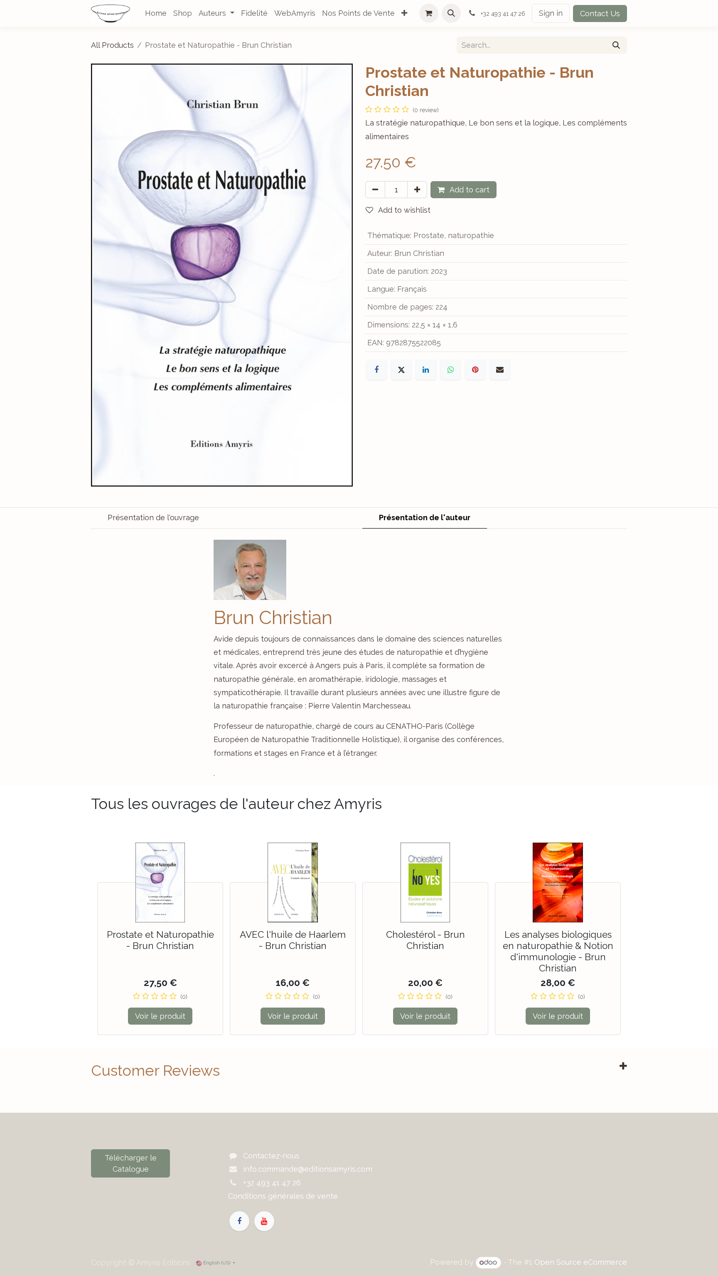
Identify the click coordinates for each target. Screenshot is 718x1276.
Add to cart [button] (468, 189)
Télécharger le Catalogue (131, 1163)
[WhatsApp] (450, 370)
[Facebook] (376, 370)
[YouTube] (264, 1221)
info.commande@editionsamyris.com (307, 1169)
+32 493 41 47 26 (272, 1182)
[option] (359, 938)
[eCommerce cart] (428, 13)
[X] (401, 370)
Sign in (551, 13)
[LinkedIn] (426, 370)
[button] (451, 13)
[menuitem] (156, 13)
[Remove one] (375, 189)
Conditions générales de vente (283, 1196)
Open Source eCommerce (580, 1262)
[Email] (500, 370)
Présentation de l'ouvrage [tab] (153, 517)
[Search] (616, 45)
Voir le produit (160, 1016)
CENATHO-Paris (414, 726)
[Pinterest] (475, 370)
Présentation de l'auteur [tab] (424, 517)
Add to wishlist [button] (403, 210)
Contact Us (600, 13)
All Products (112, 45)
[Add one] (417, 189)
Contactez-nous (271, 1155)
